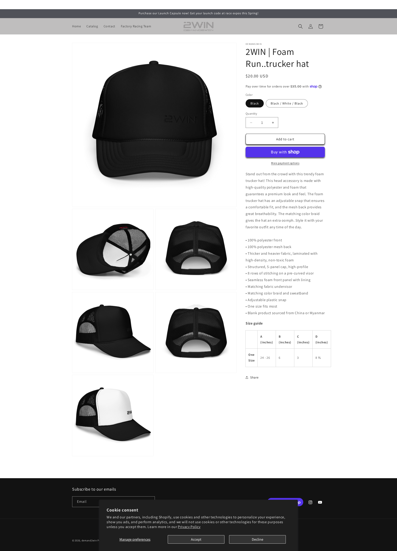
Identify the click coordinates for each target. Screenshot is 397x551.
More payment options (285, 163)
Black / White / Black (287, 103)
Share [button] (254, 377)
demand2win (89, 540)
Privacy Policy (189, 526)
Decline (257, 539)
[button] (300, 26)
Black (254, 103)
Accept (196, 539)
